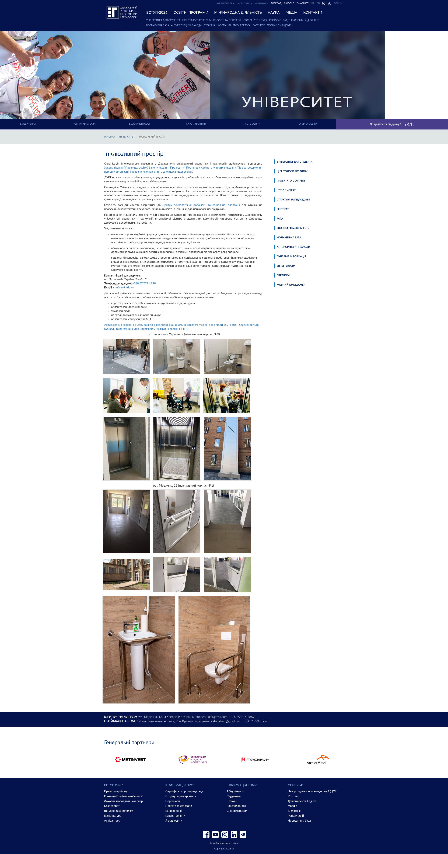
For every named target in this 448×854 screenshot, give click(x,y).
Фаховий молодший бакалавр (123, 801)
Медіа (291, 12)
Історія (247, 20)
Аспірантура (112, 820)
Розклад (293, 796)
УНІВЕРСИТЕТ (224, 3)
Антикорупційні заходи (186, 25)
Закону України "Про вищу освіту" (125, 167)
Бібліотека (294, 811)
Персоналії (172, 801)
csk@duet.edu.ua (123, 287)
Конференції (173, 811)
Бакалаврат (112, 806)
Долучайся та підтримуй (385, 124)
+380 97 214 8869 (241, 717)
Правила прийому (116, 791)
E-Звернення (28, 124)
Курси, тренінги (196, 124)
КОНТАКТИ (312, 12)
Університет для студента (163, 20)
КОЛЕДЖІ (260, 3)
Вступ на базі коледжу (118, 811)
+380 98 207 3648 (255, 721)
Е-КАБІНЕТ (302, 3)
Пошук (338, 3)
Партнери (259, 25)
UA (312, 3)
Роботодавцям (236, 806)
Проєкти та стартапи (227, 20)
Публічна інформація (217, 25)
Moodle (289, 3)
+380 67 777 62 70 (144, 283)
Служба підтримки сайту (224, 843)
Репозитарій (296, 816)
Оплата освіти (308, 124)
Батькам (232, 801)
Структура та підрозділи (293, 200)
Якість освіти (252, 124)
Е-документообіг (140, 124)
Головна (109, 136)
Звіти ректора (242, 25)
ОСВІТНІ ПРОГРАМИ (190, 12)
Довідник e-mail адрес (302, 801)
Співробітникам (237, 811)
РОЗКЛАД (276, 3)
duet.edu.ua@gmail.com (211, 717)
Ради (286, 20)
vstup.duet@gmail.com (226, 721)
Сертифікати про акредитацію (184, 791)
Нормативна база (157, 25)
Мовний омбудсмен (279, 25)
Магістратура (112, 816)
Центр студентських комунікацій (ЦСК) (312, 791)
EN (318, 3)
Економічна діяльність (306, 20)
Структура (260, 20)
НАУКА (274, 12)
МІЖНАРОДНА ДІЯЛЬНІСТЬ (238, 12)
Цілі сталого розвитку (196, 20)
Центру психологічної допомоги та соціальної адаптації (201, 205)
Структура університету (180, 796)
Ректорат (275, 20)
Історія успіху (286, 190)
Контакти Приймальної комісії (123, 796)
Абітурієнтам (235, 791)
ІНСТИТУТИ (243, 3)
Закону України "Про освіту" (167, 167)
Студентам (234, 796)
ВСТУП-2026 (156, 12)
